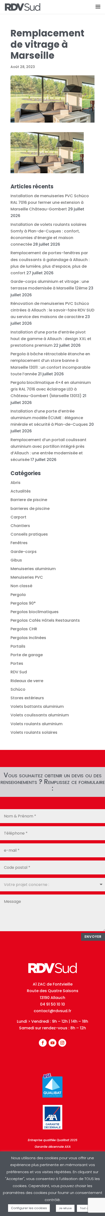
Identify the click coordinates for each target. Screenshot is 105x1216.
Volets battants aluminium (37, 706)
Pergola (18, 594)
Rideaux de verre (26, 681)
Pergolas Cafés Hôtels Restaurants (45, 620)
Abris (15, 482)
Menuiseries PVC (26, 577)
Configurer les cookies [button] (29, 1208)
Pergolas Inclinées (28, 638)
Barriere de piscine (28, 500)
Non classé (21, 586)
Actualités (20, 491)
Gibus (16, 560)
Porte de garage (26, 655)
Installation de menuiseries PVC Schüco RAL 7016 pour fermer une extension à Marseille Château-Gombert (49, 202)
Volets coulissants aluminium (39, 715)
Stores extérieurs (27, 698)
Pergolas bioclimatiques (34, 612)
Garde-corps (23, 551)
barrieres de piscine (30, 508)
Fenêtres (19, 543)
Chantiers (20, 525)
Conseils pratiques (29, 534)
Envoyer (93, 936)
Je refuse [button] (65, 1208)
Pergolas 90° (23, 603)
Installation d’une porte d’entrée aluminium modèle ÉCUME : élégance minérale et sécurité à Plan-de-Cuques (49, 417)
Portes (16, 663)
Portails (17, 646)
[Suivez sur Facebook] (43, 1043)
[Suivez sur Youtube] (52, 1043)
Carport (18, 517)
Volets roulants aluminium (36, 724)
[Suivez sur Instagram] (62, 1043)
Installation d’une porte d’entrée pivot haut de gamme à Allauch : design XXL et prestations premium (50, 338)
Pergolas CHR (23, 629)
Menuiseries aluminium (33, 569)
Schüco (17, 689)
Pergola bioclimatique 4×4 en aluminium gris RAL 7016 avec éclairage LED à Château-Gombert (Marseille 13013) (50, 389)
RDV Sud (18, 672)
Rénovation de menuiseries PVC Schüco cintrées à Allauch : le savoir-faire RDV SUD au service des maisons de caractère (52, 310)
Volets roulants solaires (33, 732)
